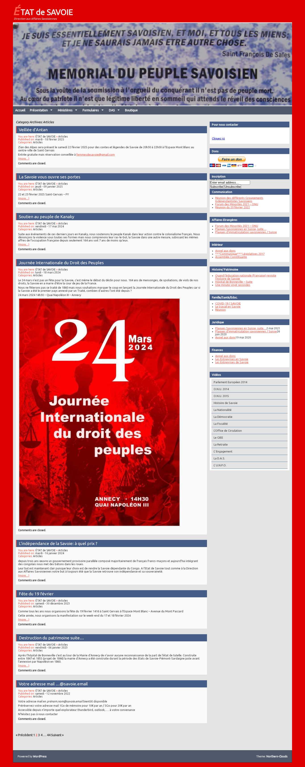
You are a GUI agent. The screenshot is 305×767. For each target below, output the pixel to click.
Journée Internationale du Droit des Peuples (61, 262)
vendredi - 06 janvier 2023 (51, 647)
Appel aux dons (225, 250)
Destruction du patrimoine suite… (51, 637)
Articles (63, 136)
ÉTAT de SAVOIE (43, 10)
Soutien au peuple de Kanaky (46, 216)
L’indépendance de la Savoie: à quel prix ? (58, 543)
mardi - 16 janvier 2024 (49, 553)
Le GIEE (218, 437)
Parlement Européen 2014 (230, 382)
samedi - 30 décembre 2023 (52, 603)
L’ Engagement (223, 451)
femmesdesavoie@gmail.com (95, 154)
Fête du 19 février (36, 593)
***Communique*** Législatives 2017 (240, 253)
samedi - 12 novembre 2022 (52, 693)
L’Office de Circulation (228, 430)
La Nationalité (223, 409)
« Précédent (24, 735)
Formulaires (91, 110)
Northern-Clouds (276, 756)
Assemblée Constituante (231, 256)
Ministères (65, 110)
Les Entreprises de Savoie (232, 362)
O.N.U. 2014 (221, 389)
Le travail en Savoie (227, 306)
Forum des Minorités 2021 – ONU (236, 204)
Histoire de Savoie (226, 402)
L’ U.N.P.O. (220, 465)
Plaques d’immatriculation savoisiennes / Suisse (246, 232)
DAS (112, 110)
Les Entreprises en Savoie (231, 359)
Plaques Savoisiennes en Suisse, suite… (240, 228)
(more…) (23, 158)
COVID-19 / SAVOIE (228, 303)
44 (48, 735)
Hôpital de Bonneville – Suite (234, 281)
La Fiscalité (221, 423)
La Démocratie (223, 416)
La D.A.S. (219, 458)
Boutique (131, 110)
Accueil (20, 110)
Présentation (39, 110)
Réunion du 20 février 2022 (232, 207)
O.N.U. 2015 (221, 395)
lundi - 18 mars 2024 (48, 272)
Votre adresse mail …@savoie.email (53, 683)
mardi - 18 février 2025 (49, 139)
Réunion (220, 309)
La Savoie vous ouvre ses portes (49, 176)
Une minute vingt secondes (232, 284)
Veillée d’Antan (33, 129)
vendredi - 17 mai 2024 (49, 226)
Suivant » (57, 735)
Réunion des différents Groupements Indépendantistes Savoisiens (239, 199)
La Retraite (221, 444)
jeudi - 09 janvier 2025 (49, 186)
